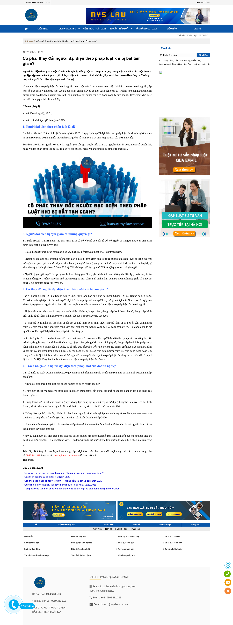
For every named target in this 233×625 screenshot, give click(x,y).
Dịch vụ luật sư (67, 29)
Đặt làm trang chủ (67, 525)
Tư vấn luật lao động (81, 555)
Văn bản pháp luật (146, 29)
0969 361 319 (53, 593)
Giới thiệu (43, 29)
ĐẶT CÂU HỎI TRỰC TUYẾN (48, 607)
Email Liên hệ (204, 3)
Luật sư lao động (32, 549)
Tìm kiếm (203, 55)
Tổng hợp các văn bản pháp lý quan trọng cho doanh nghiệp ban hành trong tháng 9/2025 (72, 488)
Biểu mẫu (172, 29)
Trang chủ (30, 41)
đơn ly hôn (167, 60)
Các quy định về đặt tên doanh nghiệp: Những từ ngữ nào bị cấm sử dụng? (63, 473)
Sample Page (164, 525)
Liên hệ (197, 29)
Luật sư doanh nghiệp (81, 543)
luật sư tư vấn (204, 64)
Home (26, 29)
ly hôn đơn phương (181, 60)
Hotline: (34, 3)
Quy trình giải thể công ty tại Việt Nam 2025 (47, 476)
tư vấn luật (195, 60)
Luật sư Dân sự (172, 536)
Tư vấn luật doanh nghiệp (36, 555)
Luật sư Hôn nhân (173, 543)
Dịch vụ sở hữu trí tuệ (128, 536)
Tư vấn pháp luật (119, 29)
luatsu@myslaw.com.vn (66, 455)
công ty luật (192, 64)
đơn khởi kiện (180, 64)
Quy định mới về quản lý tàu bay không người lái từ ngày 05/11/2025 (60, 484)
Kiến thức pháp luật (94, 29)
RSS (48, 3)
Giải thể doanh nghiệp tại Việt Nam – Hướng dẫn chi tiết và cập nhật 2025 (63, 480)
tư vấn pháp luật (166, 64)
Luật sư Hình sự (125, 543)
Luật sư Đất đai (31, 543)
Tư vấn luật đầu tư (173, 549)
